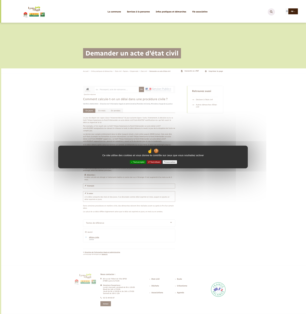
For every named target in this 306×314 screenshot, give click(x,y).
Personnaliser (170, 162)
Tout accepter (139, 162)
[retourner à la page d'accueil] (34, 12)
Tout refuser (155, 162)
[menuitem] (114, 12)
